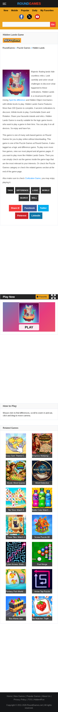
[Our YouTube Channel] (37, 16)
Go (52, 24)
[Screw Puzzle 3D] (42, 523)
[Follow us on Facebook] (21, 16)
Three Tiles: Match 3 (16, 537)
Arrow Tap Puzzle (42, 591)
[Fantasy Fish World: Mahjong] (16, 577)
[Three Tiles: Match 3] (16, 523)
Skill (34, 198)
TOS (30, 699)
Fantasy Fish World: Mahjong (16, 591)
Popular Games (33, 696)
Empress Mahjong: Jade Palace (42, 456)
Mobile (14, 10)
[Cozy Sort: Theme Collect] (16, 442)
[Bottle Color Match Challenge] (42, 496)
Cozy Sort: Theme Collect (16, 456)
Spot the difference (17, 100)
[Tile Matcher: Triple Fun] (42, 605)
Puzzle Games (23, 48)
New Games (19, 696)
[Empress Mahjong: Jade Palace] (42, 442)
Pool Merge (42, 564)
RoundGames (9, 48)
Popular (25, 10)
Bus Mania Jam (16, 618)
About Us (46, 696)
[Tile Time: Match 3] (16, 496)
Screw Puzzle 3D (42, 537)
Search (24, 198)
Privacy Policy (20, 699)
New (6, 10)
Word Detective (42, 483)
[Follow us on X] (29, 16)
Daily (34, 10)
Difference (22, 190)
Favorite (43, 297)
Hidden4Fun (39, 699)
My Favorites (47, 10)
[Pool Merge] (42, 550)
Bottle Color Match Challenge (42, 510)
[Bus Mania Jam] (16, 605)
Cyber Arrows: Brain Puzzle (16, 564)
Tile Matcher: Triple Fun (42, 618)
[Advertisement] (29, 59)
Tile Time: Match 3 (16, 510)
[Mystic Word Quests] (16, 469)
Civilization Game (33, 178)
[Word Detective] (42, 469)
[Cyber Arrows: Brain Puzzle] (16, 550)
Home (9, 696)
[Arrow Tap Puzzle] (42, 577)
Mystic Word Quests (16, 483)
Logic (35, 190)
